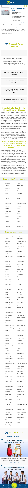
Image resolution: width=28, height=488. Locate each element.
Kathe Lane (8, 320)
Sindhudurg (19, 216)
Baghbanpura (8, 254)
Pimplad (7, 366)
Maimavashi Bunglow (10, 328)
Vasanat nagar (8, 414)
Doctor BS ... (8, 287)
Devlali (18, 276)
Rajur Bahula (20, 371)
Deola (6, 271)
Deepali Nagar (20, 269)
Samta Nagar (8, 381)
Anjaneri (7, 246)
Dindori (18, 279)
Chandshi (7, 261)
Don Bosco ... (20, 287)
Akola (18, 183)
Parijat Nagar (8, 356)
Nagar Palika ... (20, 338)
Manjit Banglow (20, 330)
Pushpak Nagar (9, 371)
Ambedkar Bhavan (21, 241)
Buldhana (7, 190)
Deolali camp (8, 276)
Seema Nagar (8, 389)
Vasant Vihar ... (20, 414)
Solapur (19, 218)
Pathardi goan (20, 356)
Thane (18, 221)
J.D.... (6, 310)
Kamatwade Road (21, 317)
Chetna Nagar (20, 264)
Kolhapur (7, 201)
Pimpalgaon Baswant (22, 363)
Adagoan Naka (20, 236)
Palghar (7, 229)
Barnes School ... (21, 254)
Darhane (7, 269)
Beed (18, 188)
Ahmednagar (8, 183)
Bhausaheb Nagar (21, 256)
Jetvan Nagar (8, 315)
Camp (6, 259)
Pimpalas (19, 361)
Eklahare (7, 294)
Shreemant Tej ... (9, 396)
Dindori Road (20, 282)
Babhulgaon (20, 251)
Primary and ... (8, 368)
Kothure (7, 322)
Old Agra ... (19, 348)
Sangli (6, 218)
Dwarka (19, 292)
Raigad (18, 213)
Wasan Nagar (8, 424)
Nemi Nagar (20, 345)
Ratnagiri (7, 216)
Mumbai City (8, 203)
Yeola (18, 424)
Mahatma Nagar (21, 325)
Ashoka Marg (8, 248)
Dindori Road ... (9, 284)
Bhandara (7, 188)
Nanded (19, 206)
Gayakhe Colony (21, 299)
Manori (18, 333)
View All (14, 464)
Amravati (7, 185)
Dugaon (7, 292)
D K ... (18, 266)
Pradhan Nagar (20, 366)
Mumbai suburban (21, 203)
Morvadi (7, 335)
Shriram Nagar (8, 399)
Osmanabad (8, 211)
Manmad (7, 333)
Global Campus (9, 302)
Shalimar (19, 389)
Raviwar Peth (20, 373)
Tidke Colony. (8, 404)
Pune (6, 213)
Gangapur (7, 297)
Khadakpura (20, 320)
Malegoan (7, 330)
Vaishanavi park (21, 409)
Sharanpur (7, 391)
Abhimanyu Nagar (9, 236)
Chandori (19, 259)
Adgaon (7, 238)
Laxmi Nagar (20, 322)
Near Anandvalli (9, 345)
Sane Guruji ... (20, 381)
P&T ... (18, 350)
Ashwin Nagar (20, 248)
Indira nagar (20, 307)
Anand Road (8, 243)
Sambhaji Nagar (21, 379)
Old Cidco (7, 350)
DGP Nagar (8, 279)
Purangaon (19, 368)
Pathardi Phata (9, 358)
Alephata (7, 241)
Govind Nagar (20, 302)
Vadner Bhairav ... (9, 409)
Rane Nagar (8, 373)
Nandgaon (19, 340)
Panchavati (8, 353)
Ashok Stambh (20, 246)
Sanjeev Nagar (8, 384)
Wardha (7, 224)
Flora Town (19, 294)
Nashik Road (20, 343)
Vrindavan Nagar (21, 419)
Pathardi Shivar (20, 358)
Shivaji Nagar (8, 394)
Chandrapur (20, 190)
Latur (18, 201)
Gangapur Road (20, 297)
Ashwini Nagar (8, 251)
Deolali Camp (20, 274)
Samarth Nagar (9, 379)
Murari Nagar (8, 338)
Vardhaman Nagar (21, 412)
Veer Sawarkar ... (9, 417)
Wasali (18, 422)
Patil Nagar (8, 361)
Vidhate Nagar (20, 417)
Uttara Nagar (20, 407)
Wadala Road (8, 422)
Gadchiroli (19, 193)
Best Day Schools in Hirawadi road (9, 473)
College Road (8, 266)
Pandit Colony (20, 353)
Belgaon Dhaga (9, 256)
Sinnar (18, 399)
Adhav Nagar (20, 238)
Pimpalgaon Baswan (10, 363)
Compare (6, 5)
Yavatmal (7, 226)
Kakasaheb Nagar (21, 315)
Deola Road (19, 271)
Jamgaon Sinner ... (9, 312)
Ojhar (6, 348)
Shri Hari (19, 396)
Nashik (18, 208)
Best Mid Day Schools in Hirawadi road (13, 478)
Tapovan (19, 402)
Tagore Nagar (8, 402)
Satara (7, 221)
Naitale (7, 340)
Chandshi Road (20, 261)
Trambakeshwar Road (22, 404)
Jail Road (19, 310)
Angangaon (20, 243)
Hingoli (18, 195)
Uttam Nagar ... (9, 407)
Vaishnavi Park (8, 412)
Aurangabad (20, 185)
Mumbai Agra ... (20, 335)
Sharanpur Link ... (21, 391)
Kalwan (7, 317)
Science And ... (20, 386)
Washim (19, 224)
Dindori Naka (8, 282)
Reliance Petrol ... (9, 376)
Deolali (7, 274)
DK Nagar (19, 284)
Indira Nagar (8, 307)
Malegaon (19, 328)
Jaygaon (19, 312)
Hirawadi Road (8, 305)
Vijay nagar (8, 419)
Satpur (18, 384)
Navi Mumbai (20, 226)
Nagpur (7, 208)
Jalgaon (7, 198)
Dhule (6, 193)
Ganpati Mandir (9, 299)
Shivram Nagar (20, 394)
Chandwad (8, 264)
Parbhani (19, 211)
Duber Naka (20, 289)
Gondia (7, 195)
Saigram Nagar (20, 376)
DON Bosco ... (8, 289)
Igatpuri (19, 305)
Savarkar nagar (9, 386)
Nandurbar (8, 206)
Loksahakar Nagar (9, 325)
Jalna (18, 198)
